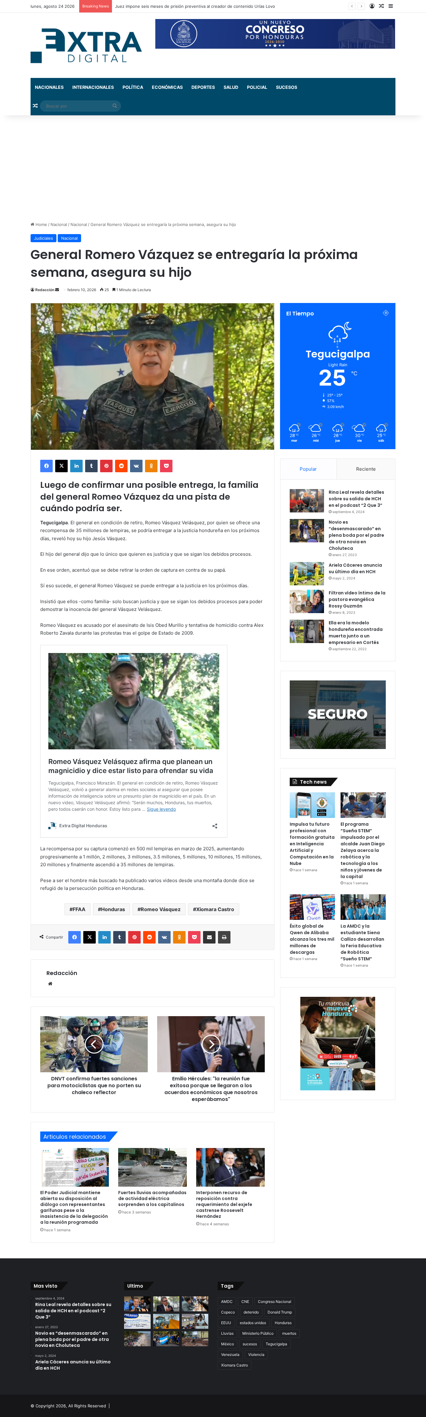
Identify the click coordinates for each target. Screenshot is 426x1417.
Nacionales (49, 87)
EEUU (226, 1322)
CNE (245, 1301)
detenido (251, 1312)
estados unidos (253, 1322)
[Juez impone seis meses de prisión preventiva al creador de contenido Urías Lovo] (137, 1303)
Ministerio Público (258, 1333)
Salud (231, 87)
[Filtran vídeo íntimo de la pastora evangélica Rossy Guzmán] (307, 601)
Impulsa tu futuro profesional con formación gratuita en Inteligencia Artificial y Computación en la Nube (312, 844)
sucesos (250, 1344)
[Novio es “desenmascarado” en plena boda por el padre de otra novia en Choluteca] (307, 530)
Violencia (256, 1354)
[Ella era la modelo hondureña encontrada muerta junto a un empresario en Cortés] (307, 631)
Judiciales (43, 238)
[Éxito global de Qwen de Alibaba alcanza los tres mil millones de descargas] (312, 907)
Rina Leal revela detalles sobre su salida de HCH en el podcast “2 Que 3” (356, 498)
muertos (289, 1333)
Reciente (366, 469)
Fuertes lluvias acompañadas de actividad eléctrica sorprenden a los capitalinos (152, 1198)
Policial (257, 87)
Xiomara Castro (215, 909)
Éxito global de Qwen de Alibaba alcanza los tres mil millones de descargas (312, 939)
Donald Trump (280, 1312)
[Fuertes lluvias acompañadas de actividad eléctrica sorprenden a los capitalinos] (152, 1167)
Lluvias (227, 1333)
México (227, 1344)
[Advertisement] (213, 168)
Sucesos (286, 87)
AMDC (227, 1301)
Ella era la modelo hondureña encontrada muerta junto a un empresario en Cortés (356, 633)
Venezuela (230, 1354)
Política (133, 87)
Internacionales (93, 87)
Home (40, 224)
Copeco (228, 1312)
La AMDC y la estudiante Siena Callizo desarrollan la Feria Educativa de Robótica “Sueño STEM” (362, 942)
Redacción (44, 289)
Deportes (203, 87)
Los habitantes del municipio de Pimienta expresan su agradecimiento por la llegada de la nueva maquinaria (219, 6)
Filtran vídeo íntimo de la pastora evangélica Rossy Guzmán (357, 599)
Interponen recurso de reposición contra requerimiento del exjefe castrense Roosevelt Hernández (224, 1204)
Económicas (167, 87)
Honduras (113, 909)
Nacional (59, 224)
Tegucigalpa (276, 1344)
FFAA (79, 909)
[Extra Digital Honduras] (88, 45)
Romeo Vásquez (161, 909)
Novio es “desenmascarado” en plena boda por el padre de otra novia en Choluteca (356, 535)
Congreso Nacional (274, 1301)
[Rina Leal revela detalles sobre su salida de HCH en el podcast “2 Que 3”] (307, 500)
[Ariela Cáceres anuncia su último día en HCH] (307, 573)
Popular (308, 469)
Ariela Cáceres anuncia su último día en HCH (355, 568)
